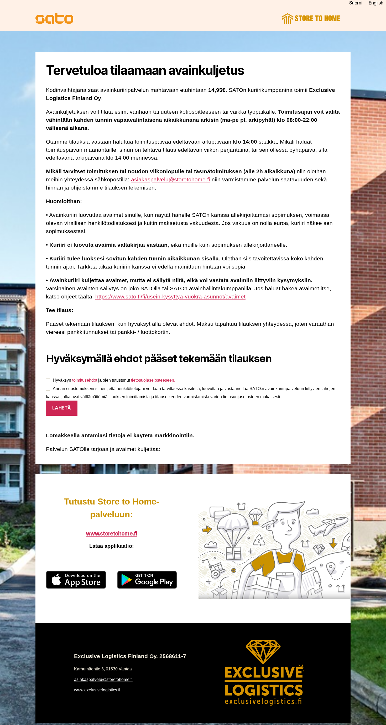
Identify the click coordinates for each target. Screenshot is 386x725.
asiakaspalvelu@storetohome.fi (170, 179)
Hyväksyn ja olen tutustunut (114, 380)
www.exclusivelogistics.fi (97, 690)
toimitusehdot (84, 380)
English (376, 3)
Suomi (355, 3)
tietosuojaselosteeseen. (153, 380)
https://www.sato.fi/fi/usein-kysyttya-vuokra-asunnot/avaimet (170, 296)
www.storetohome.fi (111, 533)
